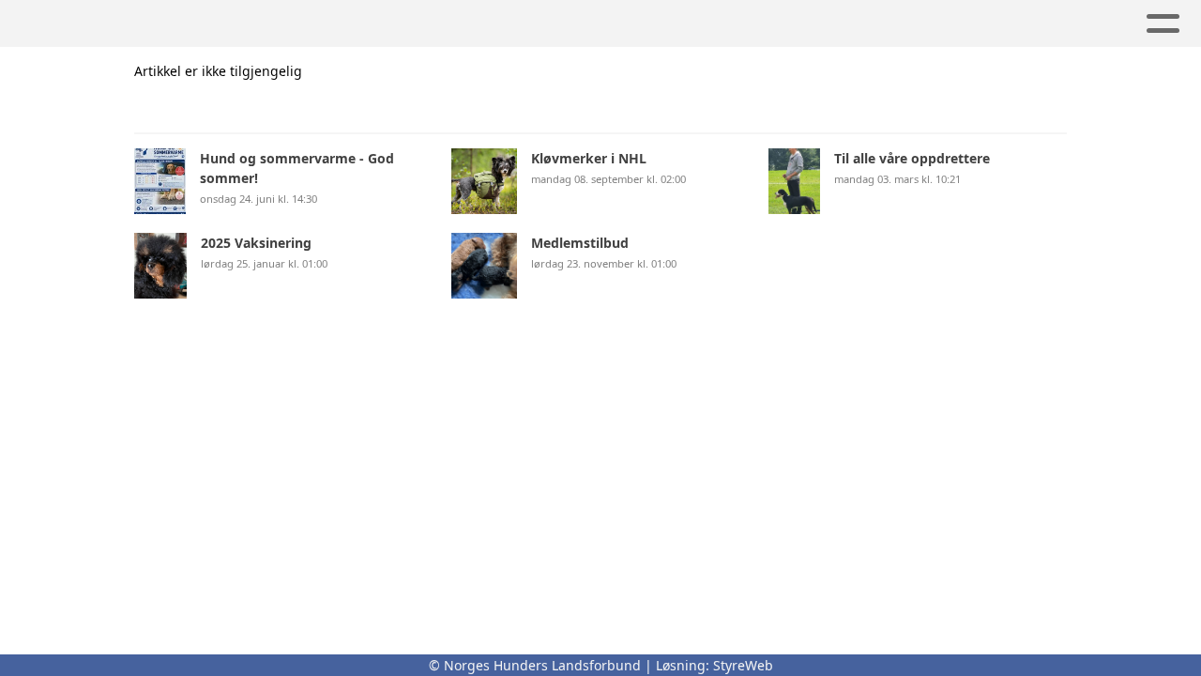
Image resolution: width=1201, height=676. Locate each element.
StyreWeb (743, 665)
